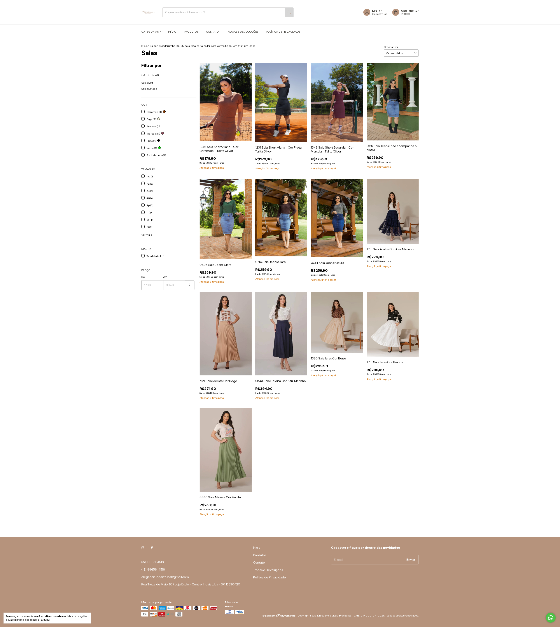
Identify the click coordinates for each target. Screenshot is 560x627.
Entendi (45, 619)
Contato (212, 31)
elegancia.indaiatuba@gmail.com (165, 577)
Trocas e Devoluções (242, 31)
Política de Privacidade (283, 31)
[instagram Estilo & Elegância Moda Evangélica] (142, 548)
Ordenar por (391, 47)
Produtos (191, 31)
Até (165, 276)
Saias (153, 45)
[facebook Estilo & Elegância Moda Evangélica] (151, 548)
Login (376, 10)
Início (172, 31)
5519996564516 (152, 562)
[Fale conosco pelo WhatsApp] (551, 618)
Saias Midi (147, 82)
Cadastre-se (379, 14)
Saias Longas (149, 88)
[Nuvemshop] (279, 616)
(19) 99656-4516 (153, 569)
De (143, 276)
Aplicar (189, 285)
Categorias (150, 31)
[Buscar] (289, 12)
